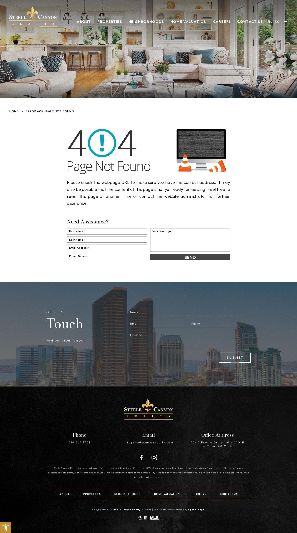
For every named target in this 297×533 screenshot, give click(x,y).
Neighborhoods (146, 21)
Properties (109, 21)
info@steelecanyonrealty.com (148, 442)
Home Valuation (188, 21)
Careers (222, 21)
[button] (5, 527)
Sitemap (146, 509)
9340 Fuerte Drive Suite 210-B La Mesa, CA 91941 (217, 444)
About (84, 21)
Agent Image (196, 509)
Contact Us (250, 21)
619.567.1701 (79, 442)
